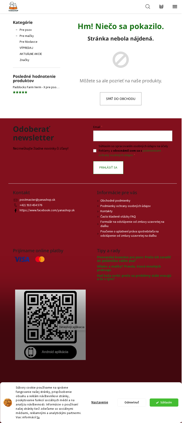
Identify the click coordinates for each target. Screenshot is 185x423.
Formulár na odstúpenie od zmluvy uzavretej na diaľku (132, 224)
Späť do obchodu (120, 99)
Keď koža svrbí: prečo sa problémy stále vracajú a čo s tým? (134, 277)
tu (38, 417)
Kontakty (106, 211)
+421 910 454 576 (31, 205)
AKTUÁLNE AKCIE (31, 54)
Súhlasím (166, 402)
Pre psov (26, 30)
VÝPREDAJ (26, 48)
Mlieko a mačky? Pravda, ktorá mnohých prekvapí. (129, 268)
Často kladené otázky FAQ (118, 216)
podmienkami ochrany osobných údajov (130, 153)
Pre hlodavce (28, 42)
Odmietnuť (132, 402)
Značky (24, 60)
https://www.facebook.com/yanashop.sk (47, 210)
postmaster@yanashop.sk (37, 200)
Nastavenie (99, 402)
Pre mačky (27, 36)
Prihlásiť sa (108, 167)
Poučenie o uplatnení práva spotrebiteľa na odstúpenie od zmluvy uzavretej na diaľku (129, 233)
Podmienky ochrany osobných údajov (125, 206)
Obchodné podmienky (115, 200)
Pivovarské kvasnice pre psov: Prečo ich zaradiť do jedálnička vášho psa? (134, 258)
